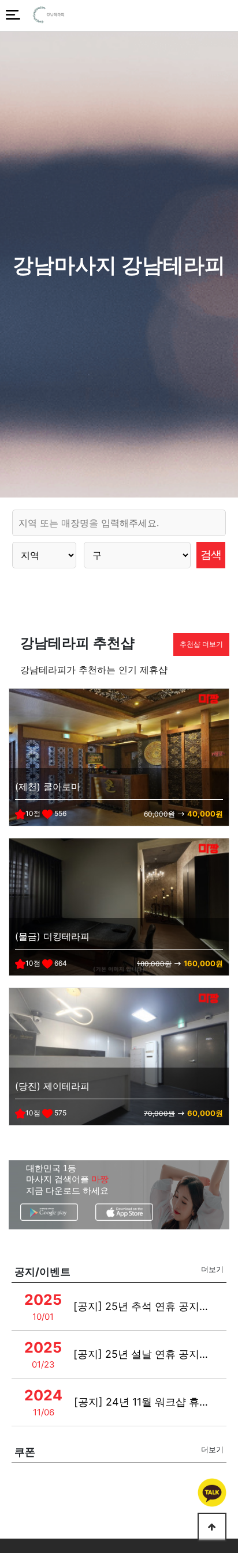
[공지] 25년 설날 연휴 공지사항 (143, 1354)
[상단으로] (212, 1527)
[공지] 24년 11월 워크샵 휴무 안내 (144, 1402)
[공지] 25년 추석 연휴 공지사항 (143, 1306)
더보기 (212, 1269)
